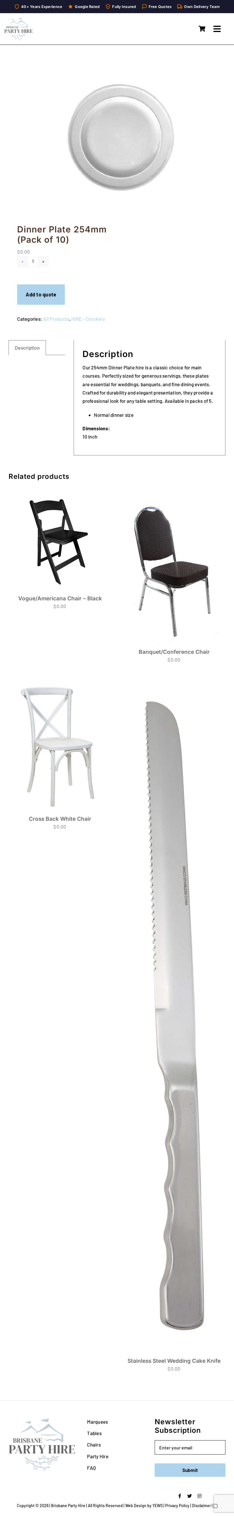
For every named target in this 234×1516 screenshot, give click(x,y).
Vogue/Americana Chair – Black (60, 598)
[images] (117, 136)
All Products (56, 319)
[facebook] (179, 1496)
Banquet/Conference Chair (174, 652)
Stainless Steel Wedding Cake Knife (174, 1361)
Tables (94, 1433)
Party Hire (97, 1456)
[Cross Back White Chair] (60, 745)
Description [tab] (27, 347)
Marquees (97, 1422)
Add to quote (41, 294)
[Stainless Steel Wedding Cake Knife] (174, 1016)
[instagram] (199, 1496)
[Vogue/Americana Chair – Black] (60, 540)
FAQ (91, 1468)
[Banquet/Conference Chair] (174, 566)
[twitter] (189, 1496)
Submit (190, 1470)
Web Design (135, 1505)
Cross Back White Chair (60, 819)
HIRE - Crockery (88, 319)
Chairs (94, 1444)
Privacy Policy (177, 1505)
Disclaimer (201, 1505)
